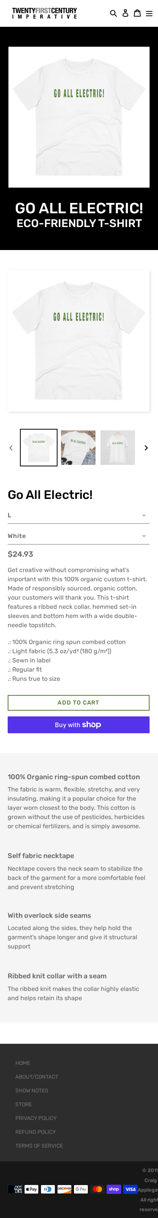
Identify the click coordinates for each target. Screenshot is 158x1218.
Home (22, 1063)
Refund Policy (35, 1132)
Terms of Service (39, 1146)
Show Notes (31, 1090)
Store (23, 1104)
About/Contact (36, 1077)
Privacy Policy (36, 1118)
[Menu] (147, 12)
